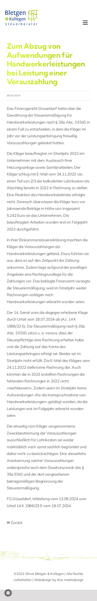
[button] (8, 593)
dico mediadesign (70, 580)
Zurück (16, 522)
